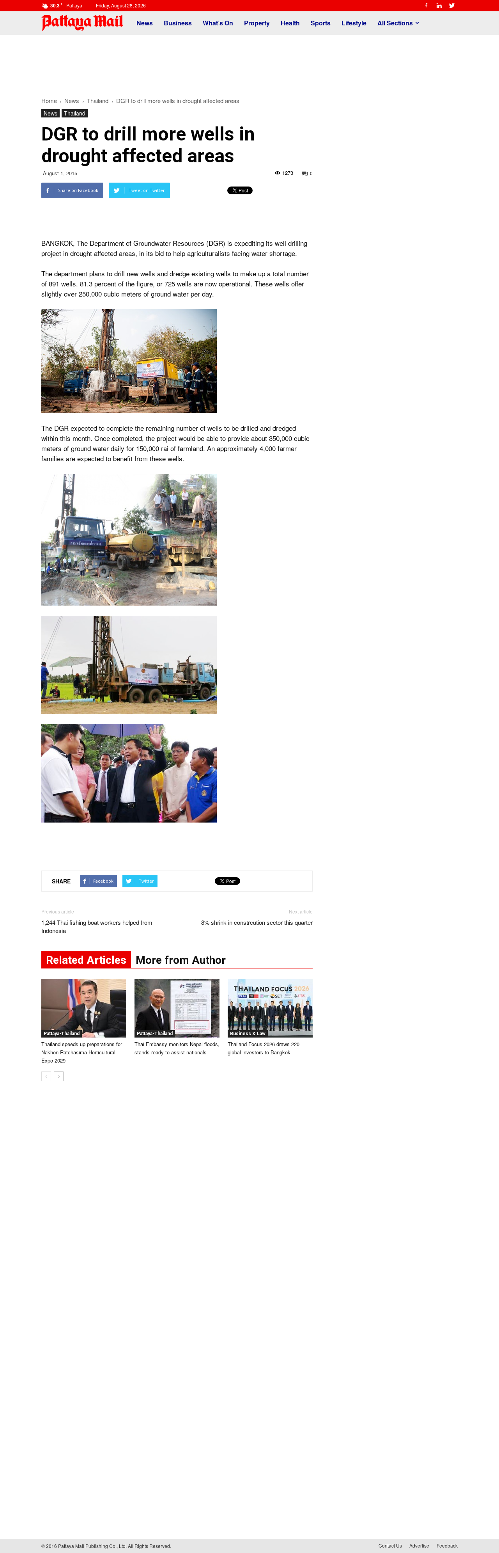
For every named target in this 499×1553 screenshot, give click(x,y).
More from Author (181, 960)
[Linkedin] (439, 5)
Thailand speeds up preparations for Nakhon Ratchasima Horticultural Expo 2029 (81, 1052)
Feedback (447, 1545)
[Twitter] (452, 5)
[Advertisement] (249, 61)
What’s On (218, 22)
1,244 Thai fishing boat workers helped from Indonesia (96, 926)
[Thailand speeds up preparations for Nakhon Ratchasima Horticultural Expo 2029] (83, 1008)
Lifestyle (354, 22)
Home (49, 100)
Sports (321, 22)
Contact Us (390, 1545)
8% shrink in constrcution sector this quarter (257, 922)
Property (257, 22)
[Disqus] (177, 1205)
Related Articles (86, 960)
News (144, 22)
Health (290, 22)
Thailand (74, 113)
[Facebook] (426, 5)
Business (178, 22)
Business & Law (247, 1033)
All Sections (395, 22)
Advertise (419, 1545)
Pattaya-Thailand (62, 1033)
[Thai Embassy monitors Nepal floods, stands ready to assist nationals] (176, 1008)
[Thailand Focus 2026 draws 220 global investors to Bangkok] (270, 1008)
